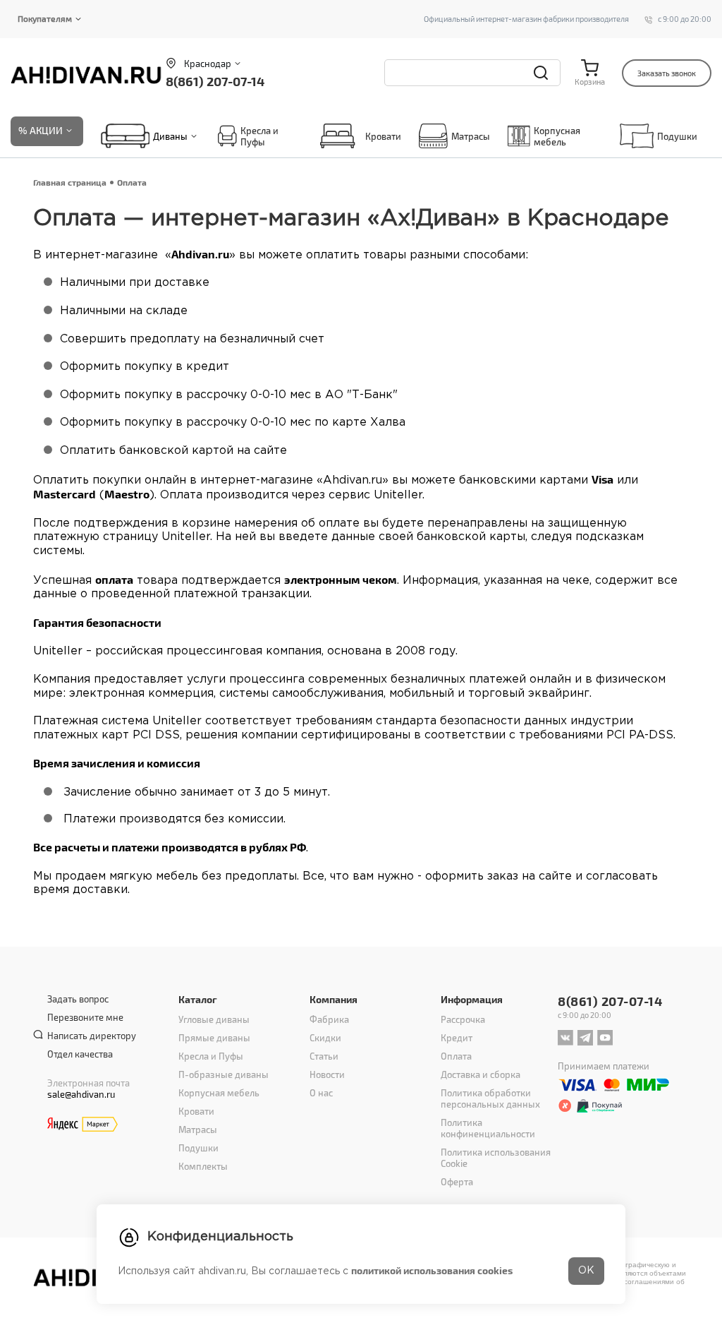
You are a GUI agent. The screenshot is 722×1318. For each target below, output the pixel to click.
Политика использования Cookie (496, 1157)
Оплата (456, 1056)
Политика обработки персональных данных (490, 1098)
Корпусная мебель (557, 136)
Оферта (457, 1181)
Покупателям (45, 18)
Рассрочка (463, 1019)
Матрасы (470, 136)
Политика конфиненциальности (488, 1128)
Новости (327, 1074)
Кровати (383, 136)
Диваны (170, 136)
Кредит (456, 1037)
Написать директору (91, 1035)
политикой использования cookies (432, 1270)
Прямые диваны (214, 1037)
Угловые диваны (214, 1019)
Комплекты (203, 1166)
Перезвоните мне (85, 1017)
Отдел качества (80, 1054)
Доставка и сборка (480, 1074)
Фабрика (329, 1019)
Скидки (325, 1037)
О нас (321, 1092)
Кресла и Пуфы (259, 136)
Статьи (324, 1056)
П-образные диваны (223, 1074)
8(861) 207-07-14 (215, 80)
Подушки (677, 136)
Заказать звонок (666, 73)
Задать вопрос (78, 999)
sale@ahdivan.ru (81, 1094)
